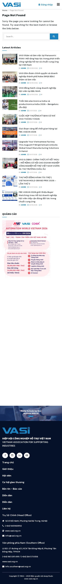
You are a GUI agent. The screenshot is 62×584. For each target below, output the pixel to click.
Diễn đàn (7, 495)
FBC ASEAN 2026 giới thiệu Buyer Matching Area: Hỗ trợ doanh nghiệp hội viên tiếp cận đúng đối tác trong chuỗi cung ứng (38, 196)
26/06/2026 (33, 205)
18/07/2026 (33, 135)
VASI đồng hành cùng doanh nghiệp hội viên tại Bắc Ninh (37, 89)
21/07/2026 (33, 111)
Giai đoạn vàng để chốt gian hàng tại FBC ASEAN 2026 (38, 130)
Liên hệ (6, 508)
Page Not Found (16, 10)
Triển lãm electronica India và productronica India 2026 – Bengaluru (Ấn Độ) (38, 104)
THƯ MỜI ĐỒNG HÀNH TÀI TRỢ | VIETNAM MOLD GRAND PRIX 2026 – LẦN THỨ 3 (37, 180)
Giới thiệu (7, 469)
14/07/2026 (33, 172)
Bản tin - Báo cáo (12, 489)
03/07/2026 (33, 187)
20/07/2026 (33, 122)
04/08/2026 (33, 94)
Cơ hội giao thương (13, 482)
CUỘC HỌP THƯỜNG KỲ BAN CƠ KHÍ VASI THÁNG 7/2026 (37, 117)
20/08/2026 (33, 68)
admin (23, 68)
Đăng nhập (46, 4)
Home (4, 10)
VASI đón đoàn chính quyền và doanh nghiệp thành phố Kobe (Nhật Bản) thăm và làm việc (38, 76)
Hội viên (6, 475)
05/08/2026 (33, 83)
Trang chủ (8, 462)
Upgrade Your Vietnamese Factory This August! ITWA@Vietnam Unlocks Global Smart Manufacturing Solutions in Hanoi (39, 146)
